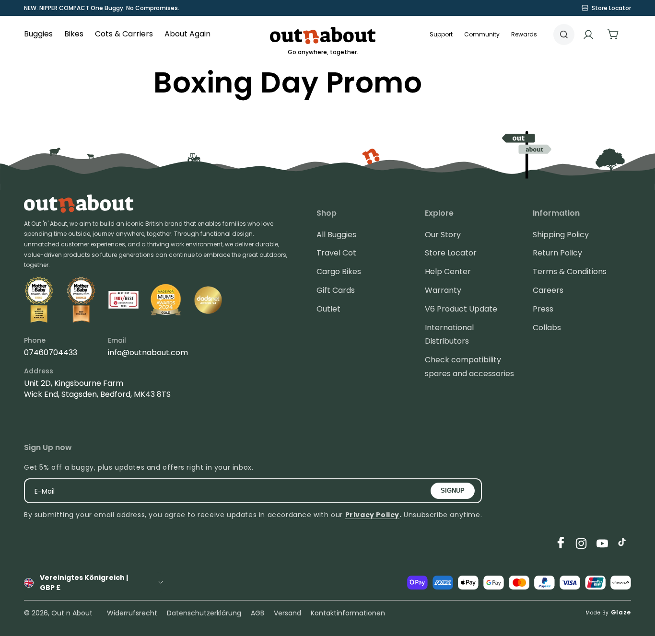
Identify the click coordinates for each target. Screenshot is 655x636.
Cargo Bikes (338, 271)
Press (543, 308)
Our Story (443, 234)
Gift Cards (335, 290)
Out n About (72, 613)
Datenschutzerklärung (204, 613)
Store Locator (451, 252)
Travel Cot (336, 252)
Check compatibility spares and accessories (469, 366)
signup (453, 490)
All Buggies (336, 234)
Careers (548, 290)
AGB (257, 613)
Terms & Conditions (570, 271)
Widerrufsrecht (132, 613)
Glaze (621, 612)
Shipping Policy (561, 234)
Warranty (443, 290)
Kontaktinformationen (348, 613)
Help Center (448, 271)
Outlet (328, 308)
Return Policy (557, 252)
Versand (287, 613)
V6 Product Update (461, 308)
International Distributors (449, 334)
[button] (481, 34)
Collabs (547, 327)
